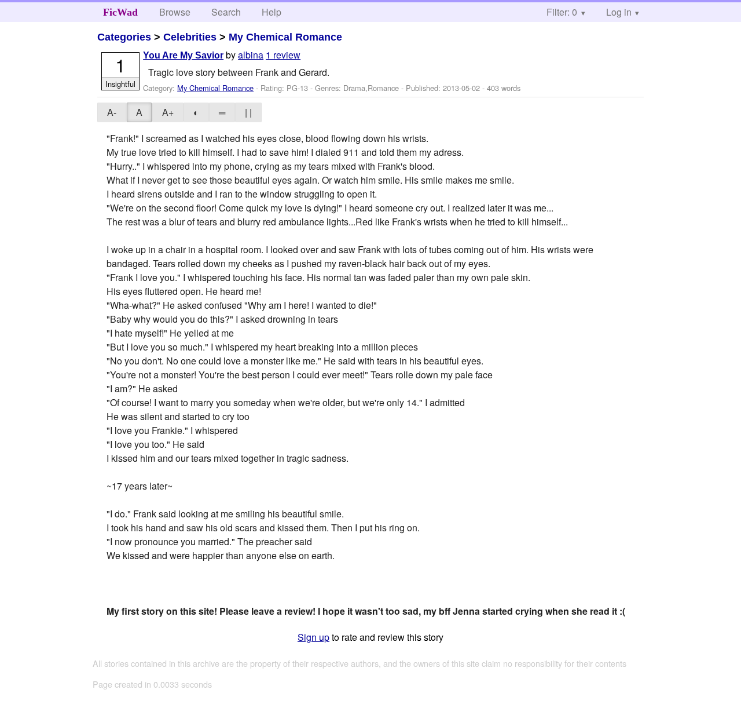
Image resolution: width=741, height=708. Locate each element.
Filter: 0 (561, 12)
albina (250, 54)
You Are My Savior (183, 55)
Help (271, 12)
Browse (174, 12)
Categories (124, 37)
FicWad (120, 12)
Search (226, 12)
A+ (168, 112)
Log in (619, 12)
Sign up (313, 637)
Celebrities (190, 37)
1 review (283, 54)
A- (111, 112)
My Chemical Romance (285, 37)
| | (248, 112)
